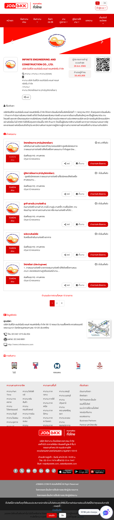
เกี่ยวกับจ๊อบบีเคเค (103, 19)
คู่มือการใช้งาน (76, 20)
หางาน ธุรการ (12, 422)
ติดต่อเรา (83, 395)
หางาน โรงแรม (12, 418)
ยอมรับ (52, 515)
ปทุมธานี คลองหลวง (32, 159)
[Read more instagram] (34, 470)
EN (105, 3)
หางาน (27, 73)
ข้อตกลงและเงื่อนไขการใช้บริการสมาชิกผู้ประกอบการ (57, 489)
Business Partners (88, 420)
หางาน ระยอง (64, 418)
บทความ (89, 20)
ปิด (62, 515)
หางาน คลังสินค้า (27, 400)
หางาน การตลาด (11, 400)
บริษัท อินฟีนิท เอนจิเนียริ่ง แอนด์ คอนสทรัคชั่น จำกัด (43, 68)
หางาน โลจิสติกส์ (28, 393)
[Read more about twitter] (21, 470)
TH (97, 3)
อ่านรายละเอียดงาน (98, 163)
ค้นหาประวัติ (50, 20)
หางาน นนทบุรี (65, 395)
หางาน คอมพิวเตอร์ (28, 408)
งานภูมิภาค (63, 20)
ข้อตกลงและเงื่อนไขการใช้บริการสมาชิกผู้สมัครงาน (57, 495)
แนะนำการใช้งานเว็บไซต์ (89, 408)
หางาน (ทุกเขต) (46, 73)
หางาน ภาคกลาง (48, 393)
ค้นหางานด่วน (24, 20)
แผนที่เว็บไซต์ (85, 404)
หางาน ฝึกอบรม (27, 419)
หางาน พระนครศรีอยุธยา (65, 410)
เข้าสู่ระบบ (100, 8)
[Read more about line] (47, 470)
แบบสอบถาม (85, 416)
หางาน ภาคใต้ (48, 398)
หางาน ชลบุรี (64, 391)
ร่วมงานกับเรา (85, 391)
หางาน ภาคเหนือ (48, 404)
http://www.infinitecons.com (20, 344)
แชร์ (27, 97)
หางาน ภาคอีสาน (48, 412)
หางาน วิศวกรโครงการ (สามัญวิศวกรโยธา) (39, 90)
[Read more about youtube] (28, 470)
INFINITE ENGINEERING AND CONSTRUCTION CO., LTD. (39, 62)
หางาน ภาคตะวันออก (48, 419)
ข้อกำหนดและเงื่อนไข (88, 399)
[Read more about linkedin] (41, 470)
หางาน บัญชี (12, 413)
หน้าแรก (10, 20)
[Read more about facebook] (15, 470)
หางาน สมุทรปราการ (64, 423)
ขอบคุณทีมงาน (86, 412)
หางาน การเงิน (28, 413)
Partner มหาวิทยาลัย (88, 424)
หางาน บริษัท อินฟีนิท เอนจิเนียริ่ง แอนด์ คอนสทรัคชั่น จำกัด (40, 82)
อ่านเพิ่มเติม (57, 510)
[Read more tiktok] (53, 470)
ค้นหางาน (37, 19)
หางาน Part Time (11, 393)
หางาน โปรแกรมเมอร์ (12, 408)
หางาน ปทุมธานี (62, 401)
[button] (12, 40)
